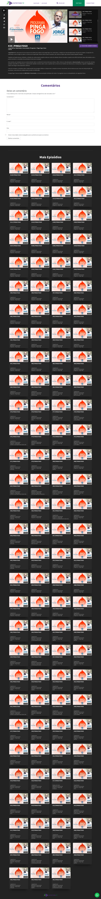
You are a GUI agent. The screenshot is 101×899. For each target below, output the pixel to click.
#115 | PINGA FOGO (36, 198)
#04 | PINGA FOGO (79, 855)
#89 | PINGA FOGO (57, 340)
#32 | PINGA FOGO (79, 681)
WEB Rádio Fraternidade (30, 73)
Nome (9, 114)
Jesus (32, 469)
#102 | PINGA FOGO (36, 269)
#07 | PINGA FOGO (15, 855)
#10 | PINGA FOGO (36, 830)
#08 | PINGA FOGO (79, 830)
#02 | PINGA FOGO (36, 879)
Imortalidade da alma (36, 640)
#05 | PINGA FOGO (57, 855)
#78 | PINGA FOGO (36, 412)
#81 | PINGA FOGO (57, 387)
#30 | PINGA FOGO (36, 706)
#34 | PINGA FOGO (36, 681)
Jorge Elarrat (11, 48)
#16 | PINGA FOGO (79, 780)
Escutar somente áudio (89, 46)
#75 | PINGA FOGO (15, 436)
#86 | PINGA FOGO (36, 363)
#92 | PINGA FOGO (79, 316)
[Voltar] (4, 10)
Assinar (44, 3)
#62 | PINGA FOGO (36, 511)
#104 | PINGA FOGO (79, 245)
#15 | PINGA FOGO (15, 805)
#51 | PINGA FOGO (15, 585)
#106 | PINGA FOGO (36, 245)
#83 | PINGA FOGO (15, 387)
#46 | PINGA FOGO (36, 608)
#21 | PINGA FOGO (57, 756)
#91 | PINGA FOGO (15, 340)
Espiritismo (90, 63)
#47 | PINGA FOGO (15, 608)
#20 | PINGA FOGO (79, 756)
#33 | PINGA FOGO (57, 681)
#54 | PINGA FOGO (36, 560)
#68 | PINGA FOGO (79, 461)
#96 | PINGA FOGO (79, 293)
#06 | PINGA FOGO (36, 855)
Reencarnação (56, 395)
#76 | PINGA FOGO (79, 412)
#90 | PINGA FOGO (36, 340)
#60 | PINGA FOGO (79, 511)
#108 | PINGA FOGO (79, 222)
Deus (45, 48)
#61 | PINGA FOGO (57, 511)
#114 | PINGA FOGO (58, 198)
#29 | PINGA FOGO (57, 706)
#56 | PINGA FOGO (79, 535)
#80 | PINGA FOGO (79, 387)
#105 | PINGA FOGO (58, 245)
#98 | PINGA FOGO (36, 293)
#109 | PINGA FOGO (58, 222)
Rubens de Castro (56, 785)
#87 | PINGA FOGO (15, 363)
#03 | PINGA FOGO (15, 879)
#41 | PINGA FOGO (57, 632)
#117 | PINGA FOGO (79, 175)
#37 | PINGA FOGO (57, 657)
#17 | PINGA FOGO (57, 780)
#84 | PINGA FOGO (79, 363)
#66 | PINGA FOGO (36, 486)
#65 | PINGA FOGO (57, 486)
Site (8, 128)
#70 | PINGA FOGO (36, 461)
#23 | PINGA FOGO (15, 756)
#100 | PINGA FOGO (79, 269)
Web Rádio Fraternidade (22, 48)
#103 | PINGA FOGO (15, 269)
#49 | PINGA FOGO (57, 585)
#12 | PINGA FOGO (79, 805)
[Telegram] (4, 21)
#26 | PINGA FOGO (36, 731)
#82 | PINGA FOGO (36, 387)
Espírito (32, 444)
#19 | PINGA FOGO (15, 780)
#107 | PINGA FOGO (15, 245)
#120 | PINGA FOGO (15, 175)
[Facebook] (4, 15)
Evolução (12, 469)
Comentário (10, 97)
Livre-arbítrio (76, 444)
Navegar (36, 3)
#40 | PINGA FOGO (79, 632)
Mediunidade (34, 395)
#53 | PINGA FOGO (57, 560)
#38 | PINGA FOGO (36, 657)
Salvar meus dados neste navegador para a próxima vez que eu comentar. (28, 135)
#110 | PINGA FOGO (36, 222)
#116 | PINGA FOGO (15, 198)
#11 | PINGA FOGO (15, 830)
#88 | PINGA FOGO (79, 340)
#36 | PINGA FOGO (79, 657)
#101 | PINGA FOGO (58, 269)
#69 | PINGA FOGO (57, 461)
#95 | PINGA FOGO (15, 316)
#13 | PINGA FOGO (57, 805)
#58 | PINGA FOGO (36, 535)
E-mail (9, 121)
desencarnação (76, 62)
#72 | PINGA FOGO (79, 436)
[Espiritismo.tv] (15, 3)
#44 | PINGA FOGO (79, 608)
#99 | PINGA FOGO (15, 293)
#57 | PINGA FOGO (57, 535)
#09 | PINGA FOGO (57, 830)
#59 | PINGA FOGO (15, 535)
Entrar (79, 3)
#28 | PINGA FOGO (79, 706)
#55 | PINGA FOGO (15, 560)
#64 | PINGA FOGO (79, 486)
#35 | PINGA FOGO (15, 681)
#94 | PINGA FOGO (36, 316)
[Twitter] (4, 18)
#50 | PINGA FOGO (36, 585)
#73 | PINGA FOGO (57, 436)
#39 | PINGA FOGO (15, 657)
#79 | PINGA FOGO (15, 412)
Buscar (61, 3)
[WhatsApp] (4, 24)
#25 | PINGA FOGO (57, 731)
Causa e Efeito (56, 419)
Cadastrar (90, 3)
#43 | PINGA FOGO (15, 632)
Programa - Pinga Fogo (36, 48)
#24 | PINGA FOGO (79, 731)
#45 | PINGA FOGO (57, 608)
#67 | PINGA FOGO (15, 486)
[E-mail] (4, 27)
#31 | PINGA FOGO (15, 706)
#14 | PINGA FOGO (36, 805)
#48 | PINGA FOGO (79, 585)
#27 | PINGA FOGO (15, 731)
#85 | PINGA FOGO (57, 363)
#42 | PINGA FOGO (36, 632)
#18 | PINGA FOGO (36, 780)
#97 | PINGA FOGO (57, 293)
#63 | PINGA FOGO (15, 511)
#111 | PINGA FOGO (15, 222)
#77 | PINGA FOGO (57, 412)
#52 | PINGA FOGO (79, 560)
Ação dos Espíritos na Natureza (38, 494)
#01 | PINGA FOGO (57, 879)
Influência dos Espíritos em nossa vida (18, 444)
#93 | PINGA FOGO (57, 316)
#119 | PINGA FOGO (36, 175)
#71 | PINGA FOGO (15, 461)
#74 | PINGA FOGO (36, 436)
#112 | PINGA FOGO (79, 198)
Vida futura (76, 763)
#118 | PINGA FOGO (58, 175)
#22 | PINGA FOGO (36, 756)
